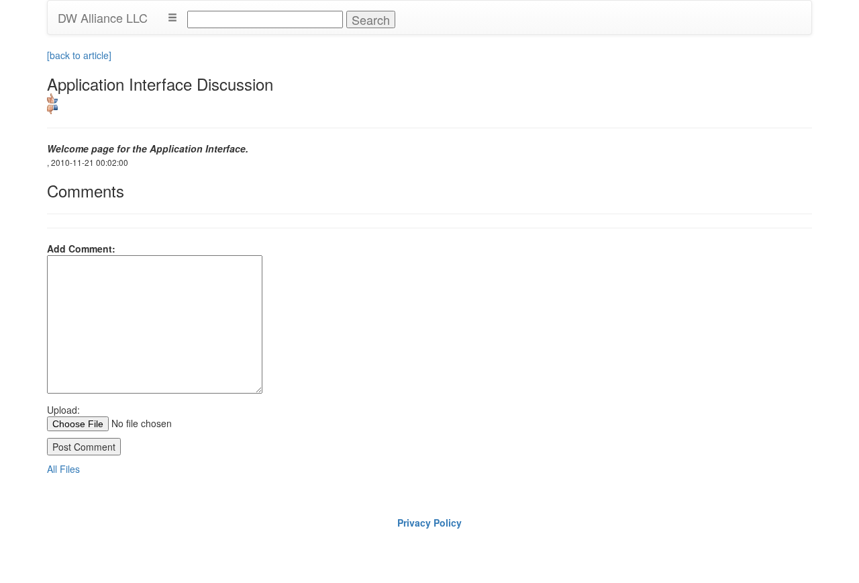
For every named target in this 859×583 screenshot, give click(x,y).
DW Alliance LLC (103, 17)
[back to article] (79, 55)
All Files (63, 469)
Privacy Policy (429, 522)
